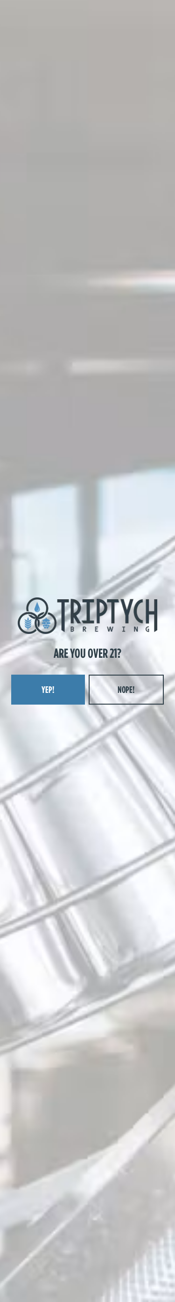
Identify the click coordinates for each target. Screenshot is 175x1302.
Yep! (48, 689)
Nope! (126, 689)
